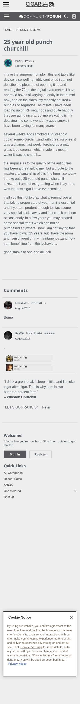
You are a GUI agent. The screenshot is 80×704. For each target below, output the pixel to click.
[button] (8, 63)
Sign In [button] (15, 454)
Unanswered (40, 491)
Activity (8, 485)
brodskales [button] (22, 303)
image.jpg (20, 357)
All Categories (13, 472)
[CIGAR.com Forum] (40, 16)
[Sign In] (74, 16)
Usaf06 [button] (19, 333)
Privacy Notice (17, 663)
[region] (40, 644)
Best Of (9, 497)
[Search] (66, 16)
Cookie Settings (31, 647)
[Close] (71, 617)
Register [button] (41, 454)
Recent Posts (13, 478)
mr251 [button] (19, 61)
